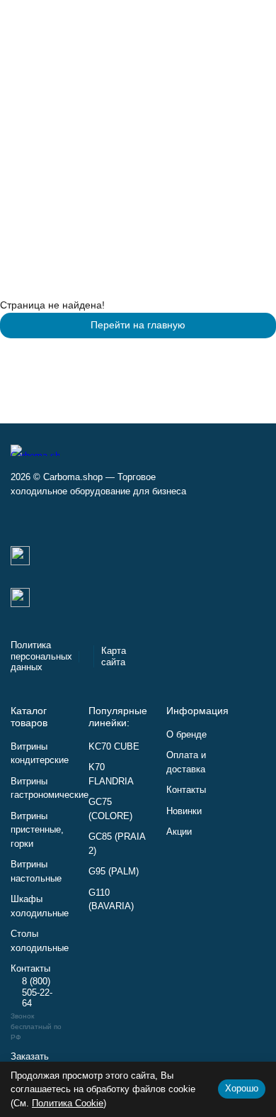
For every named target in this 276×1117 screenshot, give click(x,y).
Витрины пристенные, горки (37, 830)
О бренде (186, 734)
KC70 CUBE (113, 746)
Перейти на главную (138, 324)
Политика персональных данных (41, 656)
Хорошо (241, 1088)
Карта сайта (113, 656)
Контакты (186, 789)
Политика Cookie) (69, 1103)
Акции (179, 831)
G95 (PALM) (113, 871)
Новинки (184, 811)
